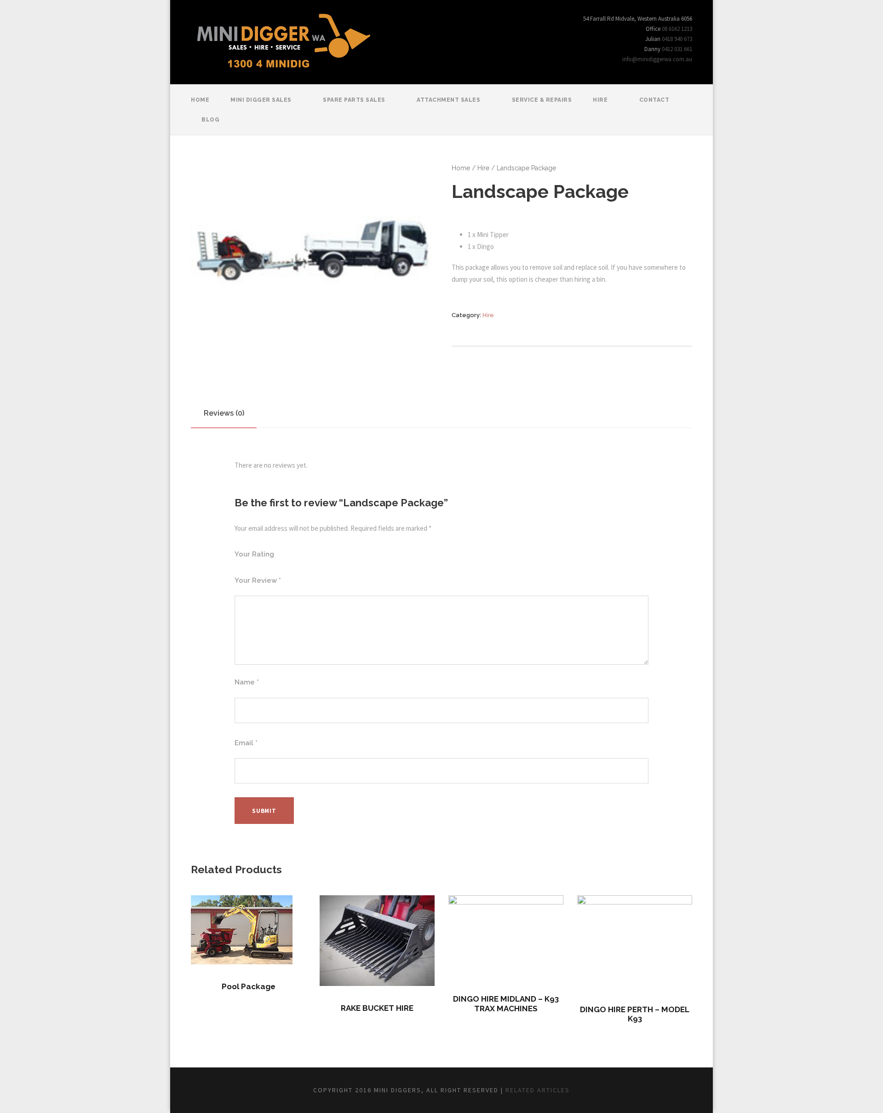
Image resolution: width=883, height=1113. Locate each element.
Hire (600, 100)
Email (246, 743)
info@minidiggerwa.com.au (657, 59)
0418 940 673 (677, 39)
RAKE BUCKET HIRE (377, 1008)
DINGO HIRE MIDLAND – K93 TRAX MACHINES (506, 1003)
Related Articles (537, 1090)
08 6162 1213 (677, 29)
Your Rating (254, 554)
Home (200, 100)
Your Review (258, 580)
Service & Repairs (542, 100)
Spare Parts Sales (354, 100)
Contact (654, 100)
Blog (210, 119)
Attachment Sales (448, 100)
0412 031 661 (677, 49)
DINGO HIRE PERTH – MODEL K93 (634, 1014)
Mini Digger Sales (261, 100)
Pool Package (248, 986)
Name (247, 682)
